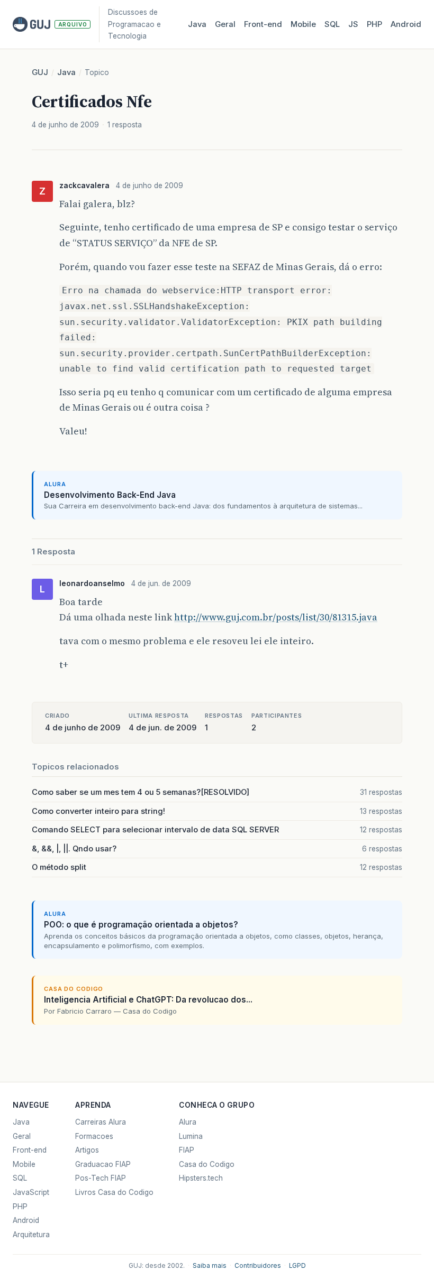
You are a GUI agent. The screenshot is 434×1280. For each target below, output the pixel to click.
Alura (187, 1122)
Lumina (191, 1136)
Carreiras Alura (100, 1122)
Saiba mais (210, 1265)
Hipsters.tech (201, 1178)
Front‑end (263, 24)
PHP (374, 24)
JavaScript (31, 1192)
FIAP (186, 1150)
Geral (225, 24)
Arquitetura (31, 1234)
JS (353, 24)
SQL (332, 24)
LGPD (297, 1265)
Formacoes (94, 1136)
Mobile (303, 24)
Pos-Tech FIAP (100, 1178)
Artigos (87, 1150)
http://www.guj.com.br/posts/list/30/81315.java (275, 617)
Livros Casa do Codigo (114, 1192)
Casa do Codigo (206, 1164)
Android (406, 24)
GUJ (40, 72)
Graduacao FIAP (103, 1164)
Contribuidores (257, 1265)
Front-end (30, 1150)
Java (197, 24)
